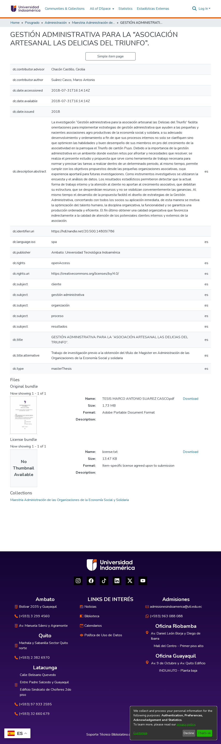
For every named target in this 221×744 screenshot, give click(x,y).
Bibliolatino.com (123, 734)
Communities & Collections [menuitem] (65, 8)
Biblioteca (91, 616)
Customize (140, 733)
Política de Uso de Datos (103, 635)
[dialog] (173, 723)
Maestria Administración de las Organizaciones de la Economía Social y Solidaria (93, 22)
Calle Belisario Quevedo (38, 675)
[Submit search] (194, 8)
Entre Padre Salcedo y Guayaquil (44, 682)
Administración (56, 22)
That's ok (204, 733)
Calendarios (93, 625)
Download (190, 398)
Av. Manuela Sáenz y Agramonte (43, 625)
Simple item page (110, 56)
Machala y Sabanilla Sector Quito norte (43, 645)
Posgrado (32, 22)
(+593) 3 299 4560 (34, 616)
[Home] (25, 8)
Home (15, 22)
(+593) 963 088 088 (166, 616)
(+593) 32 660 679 (34, 713)
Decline (189, 733)
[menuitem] (101, 8)
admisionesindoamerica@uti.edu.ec (176, 606)
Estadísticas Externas (153, 8)
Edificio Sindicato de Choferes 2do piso (45, 692)
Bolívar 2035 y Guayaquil (38, 606)
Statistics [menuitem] (125, 8)
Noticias (90, 606)
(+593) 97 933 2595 (35, 704)
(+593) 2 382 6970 (34, 657)
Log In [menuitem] (203, 8)
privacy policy (186, 724)
